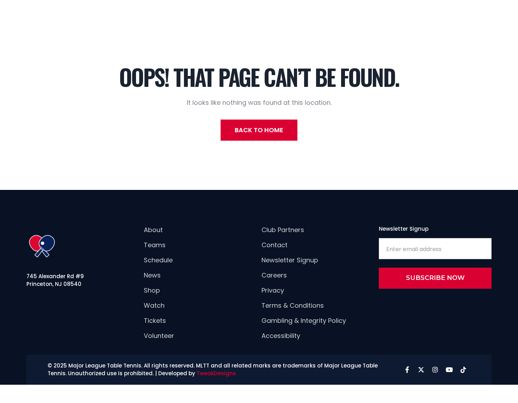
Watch (154, 305)
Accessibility (280, 335)
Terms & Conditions (292, 305)
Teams (155, 245)
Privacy (272, 290)
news (152, 275)
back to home (259, 130)
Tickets (155, 320)
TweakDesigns (216, 373)
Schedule (158, 260)
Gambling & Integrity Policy (303, 320)
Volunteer (159, 335)
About (153, 229)
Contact (274, 245)
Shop (152, 290)
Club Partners (282, 229)
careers (274, 275)
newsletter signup (289, 260)
